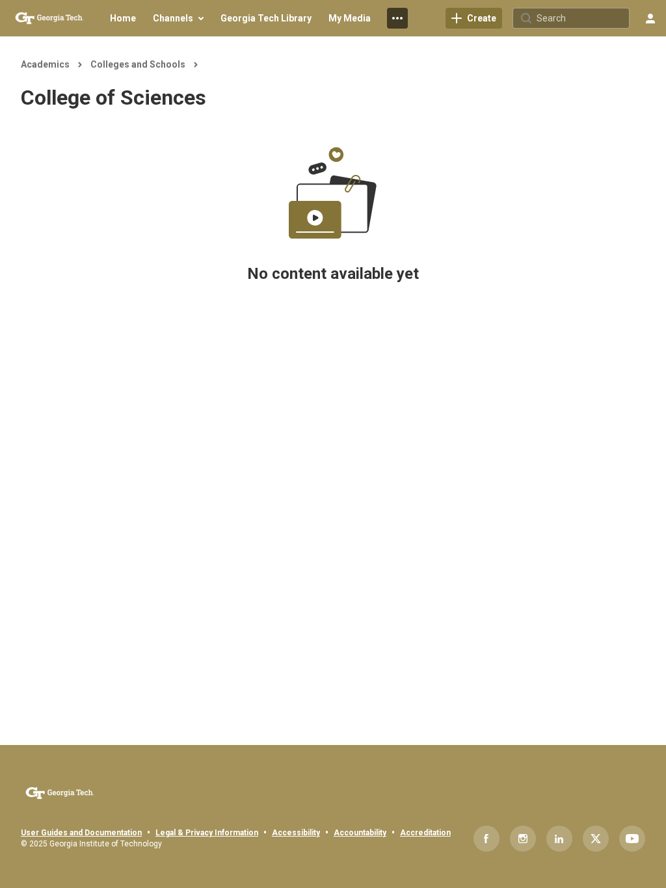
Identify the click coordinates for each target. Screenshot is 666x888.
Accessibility (296, 832)
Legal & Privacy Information (206, 832)
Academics (45, 64)
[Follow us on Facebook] (486, 839)
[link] (474, 18)
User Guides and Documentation (81, 832)
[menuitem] (123, 18)
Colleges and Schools (137, 64)
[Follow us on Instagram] (523, 839)
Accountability (360, 832)
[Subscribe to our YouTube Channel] (632, 839)
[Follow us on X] (596, 839)
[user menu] (650, 18)
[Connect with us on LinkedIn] (559, 839)
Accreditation (425, 832)
